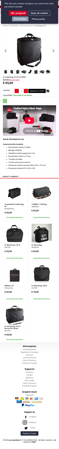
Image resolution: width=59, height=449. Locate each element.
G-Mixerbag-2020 (39, 286)
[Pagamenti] (29, 402)
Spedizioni (29, 378)
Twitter (32, 428)
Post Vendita (29, 380)
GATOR (6, 80)
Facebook (32, 417)
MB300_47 (9, 286)
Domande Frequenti (29, 386)
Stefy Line (9, 288)
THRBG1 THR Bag (39, 204)
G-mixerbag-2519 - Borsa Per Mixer (13, 327)
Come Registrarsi (29, 349)
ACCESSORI (14, 26)
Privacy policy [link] (38, 19)
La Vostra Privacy (29, 358)
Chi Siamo (29, 372)
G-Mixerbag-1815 (12, 245)
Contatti (29, 375)
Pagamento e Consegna (30, 352)
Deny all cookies (39, 13)
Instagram (32, 422)
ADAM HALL (10, 209)
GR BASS (35, 247)
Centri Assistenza (29, 383)
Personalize (20, 19)
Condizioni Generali (29, 363)
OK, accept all (18, 13)
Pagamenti (30, 395)
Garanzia (29, 355)
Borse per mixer (26, 26)
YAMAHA (35, 207)
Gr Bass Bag (36, 245)
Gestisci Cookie (29, 433)
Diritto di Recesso (29, 360)
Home (5, 26)
